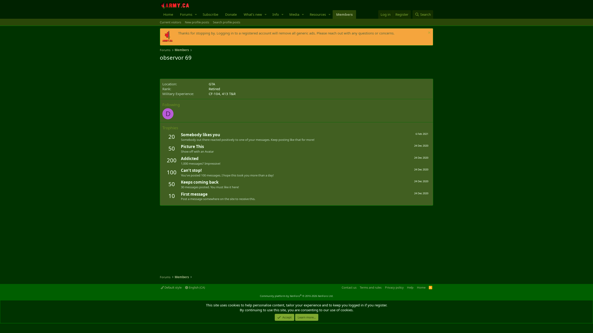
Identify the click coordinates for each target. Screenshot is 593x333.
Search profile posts (226, 22)
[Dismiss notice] (429, 33)
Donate (231, 14)
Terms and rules (371, 287)
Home (168, 14)
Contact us (349, 287)
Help (410, 287)
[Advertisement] (214, 70)
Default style (173, 287)
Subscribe (210, 14)
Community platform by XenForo (296, 296)
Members (344, 14)
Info (275, 14)
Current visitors (170, 22)
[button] (196, 14)
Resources (318, 14)
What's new (253, 14)
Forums (186, 14)
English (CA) (196, 287)
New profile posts (197, 22)
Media (294, 14)
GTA (212, 84)
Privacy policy (394, 287)
